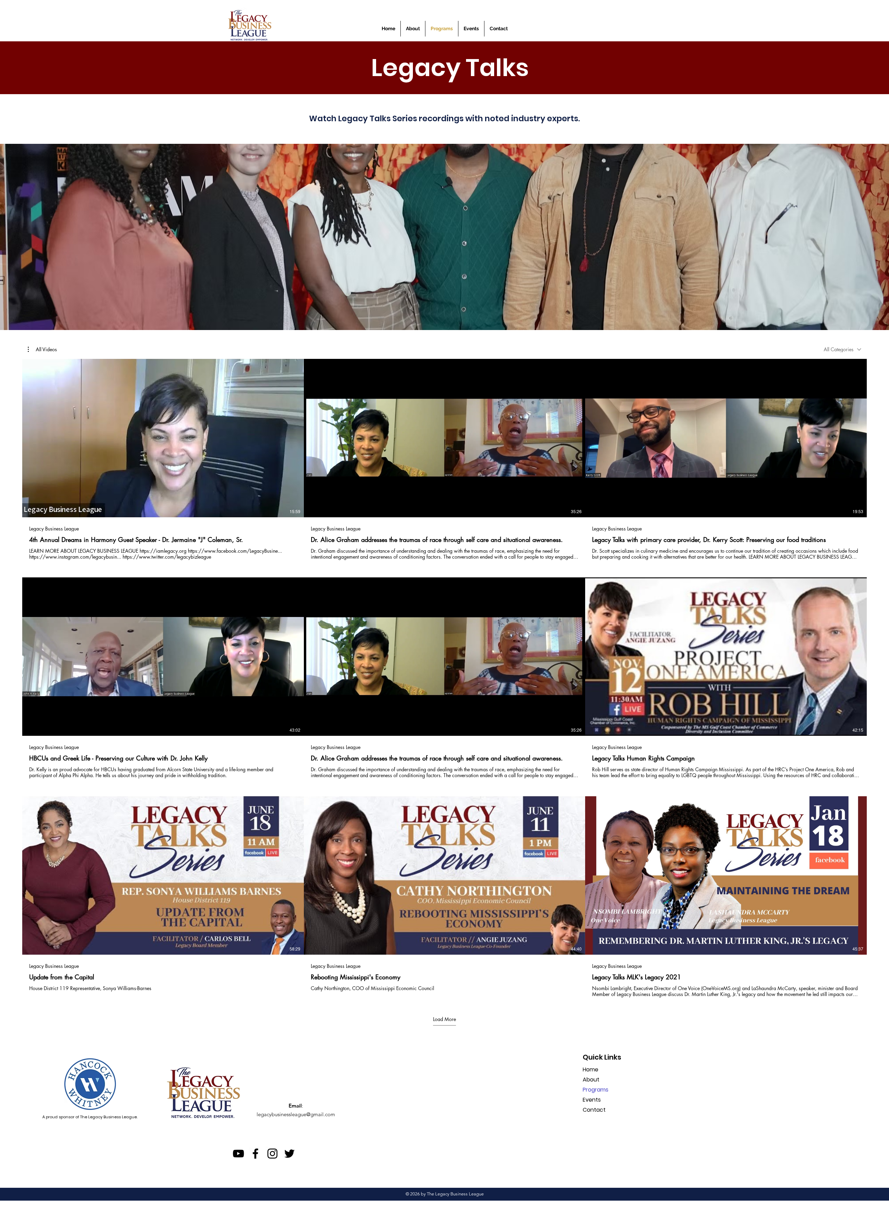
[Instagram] (272, 1153)
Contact (594, 1110)
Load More (444, 1019)
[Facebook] (255, 1153)
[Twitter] (289, 1153)
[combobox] (842, 349)
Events (592, 1100)
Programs (595, 1090)
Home (590, 1069)
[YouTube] (238, 1153)
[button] (471, 28)
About (591, 1080)
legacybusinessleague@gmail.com (296, 1114)
